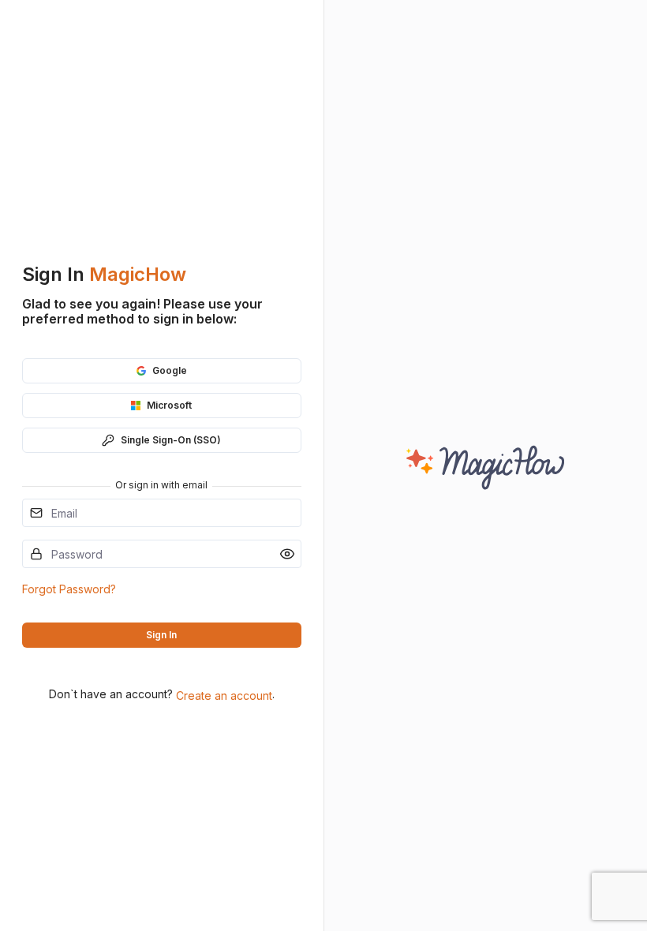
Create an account (224, 695)
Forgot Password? (69, 589)
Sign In (161, 635)
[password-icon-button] (287, 553)
